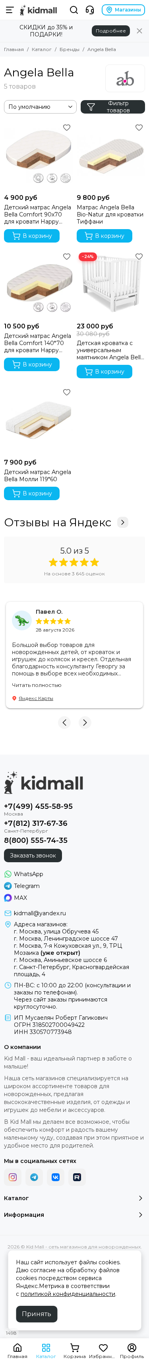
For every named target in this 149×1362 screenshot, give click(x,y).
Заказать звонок (33, 855)
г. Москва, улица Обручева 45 (56, 931)
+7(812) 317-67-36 (36, 823)
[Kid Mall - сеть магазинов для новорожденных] (38, 9)
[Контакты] (90, 10)
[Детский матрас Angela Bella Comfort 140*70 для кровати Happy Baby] (38, 284)
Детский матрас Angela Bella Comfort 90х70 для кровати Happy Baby (37, 214)
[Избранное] (67, 127)
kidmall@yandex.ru (40, 913)
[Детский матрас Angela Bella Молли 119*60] (38, 420)
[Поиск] (74, 10)
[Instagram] (12, 1177)
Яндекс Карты (36, 698)
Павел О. (49, 611)
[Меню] (10, 10)
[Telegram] (34, 1177)
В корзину (37, 235)
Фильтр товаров (118, 107)
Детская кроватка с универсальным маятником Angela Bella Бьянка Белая (110, 350)
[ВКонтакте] (55, 1177)
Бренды (69, 49)
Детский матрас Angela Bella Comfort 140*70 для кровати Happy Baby (37, 343)
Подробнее (111, 31)
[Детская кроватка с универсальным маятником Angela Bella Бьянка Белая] (111, 284)
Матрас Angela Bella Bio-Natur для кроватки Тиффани (110, 214)
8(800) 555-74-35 (36, 840)
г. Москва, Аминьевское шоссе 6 (60, 960)
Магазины (128, 10)
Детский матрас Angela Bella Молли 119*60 (37, 476)
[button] (64, 722)
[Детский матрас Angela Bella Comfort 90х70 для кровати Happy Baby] (38, 155)
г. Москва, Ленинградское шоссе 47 (66, 938)
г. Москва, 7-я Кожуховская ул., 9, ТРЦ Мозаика (68, 949)
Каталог (42, 49)
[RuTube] (77, 1177)
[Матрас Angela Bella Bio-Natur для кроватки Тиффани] (111, 155)
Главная (14, 49)
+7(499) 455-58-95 (38, 806)
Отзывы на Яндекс (57, 522)
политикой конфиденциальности (68, 1294)
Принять (36, 1314)
